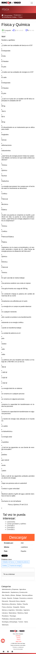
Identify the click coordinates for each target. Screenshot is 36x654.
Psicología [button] (13, 616)
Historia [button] (22, 607)
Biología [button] (18, 595)
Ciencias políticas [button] (27, 595)
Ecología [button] (16, 598)
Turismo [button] (20, 622)
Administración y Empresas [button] (10, 589)
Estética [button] (19, 604)
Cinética (4, 565)
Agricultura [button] (22, 589)
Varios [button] (26, 622)
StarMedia (18, 635)
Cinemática (10, 525)
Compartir (7, 30)
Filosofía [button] (25, 604)
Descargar (18, 537)
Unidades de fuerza (8, 562)
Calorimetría (11, 522)
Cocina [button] (4, 598)
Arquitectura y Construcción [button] (19, 592)
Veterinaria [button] (5, 625)
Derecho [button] (9, 598)
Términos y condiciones (18, 647)
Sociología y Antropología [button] (9, 622)
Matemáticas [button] (13, 613)
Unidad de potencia (23, 562)
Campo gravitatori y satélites (16, 524)
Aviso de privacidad (18, 649)
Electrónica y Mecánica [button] (9, 604)
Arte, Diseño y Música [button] (8, 595)
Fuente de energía (15, 565)
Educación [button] (5, 601)
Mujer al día (18, 641)
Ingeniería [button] (26, 610)
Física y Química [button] (7, 607)
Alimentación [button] (6, 592)
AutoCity (18, 637)
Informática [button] (19, 610)
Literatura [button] (5, 613)
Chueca (18, 639)
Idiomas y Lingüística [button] (8, 610)
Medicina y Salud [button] (22, 613)
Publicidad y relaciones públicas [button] (11, 619)
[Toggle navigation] (31, 3)
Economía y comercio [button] (26, 598)
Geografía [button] (16, 607)
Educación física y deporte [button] (17, 601)
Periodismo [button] (5, 616)
